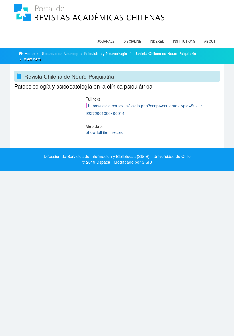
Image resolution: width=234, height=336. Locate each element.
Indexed (157, 41)
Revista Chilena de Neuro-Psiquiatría (165, 53)
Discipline (132, 41)
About (209, 41)
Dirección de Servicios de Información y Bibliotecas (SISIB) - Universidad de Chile (117, 156)
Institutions (184, 41)
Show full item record (105, 132)
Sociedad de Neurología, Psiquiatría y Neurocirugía (84, 53)
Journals (106, 41)
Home (30, 53)
